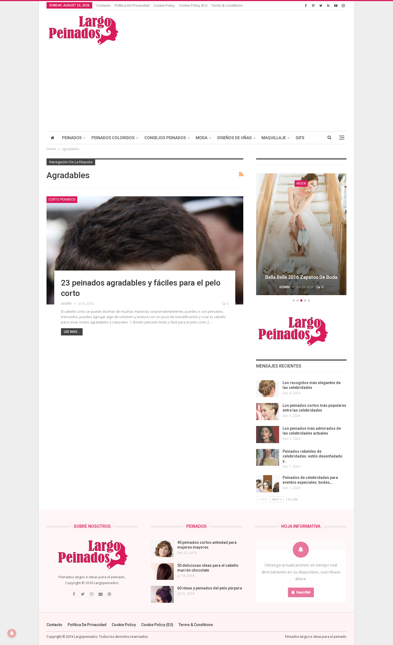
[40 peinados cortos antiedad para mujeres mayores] (162, 548)
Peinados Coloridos (112, 137)
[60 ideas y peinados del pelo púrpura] (162, 594)
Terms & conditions (227, 5)
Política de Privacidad (132, 5)
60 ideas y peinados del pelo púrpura (209, 588)
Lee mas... (72, 332)
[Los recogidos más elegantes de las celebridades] (267, 388)
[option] (301, 235)
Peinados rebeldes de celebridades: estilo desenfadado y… (312, 456)
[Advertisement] (196, 85)
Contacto (103, 5)
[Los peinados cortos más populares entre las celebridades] (267, 411)
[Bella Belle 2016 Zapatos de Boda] (301, 234)
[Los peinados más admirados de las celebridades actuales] (267, 434)
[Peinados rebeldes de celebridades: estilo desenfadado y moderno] (267, 457)
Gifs (300, 137)
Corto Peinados (61, 199)
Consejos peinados (165, 137)
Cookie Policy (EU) (193, 5)
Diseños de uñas (234, 137)
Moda (201, 137)
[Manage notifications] (11, 633)
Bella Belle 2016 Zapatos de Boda (301, 277)
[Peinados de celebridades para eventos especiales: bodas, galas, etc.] (267, 483)
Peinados (72, 137)
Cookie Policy (164, 5)
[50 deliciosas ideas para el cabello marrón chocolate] (162, 571)
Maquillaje (273, 137)
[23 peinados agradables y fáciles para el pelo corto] (145, 250)
